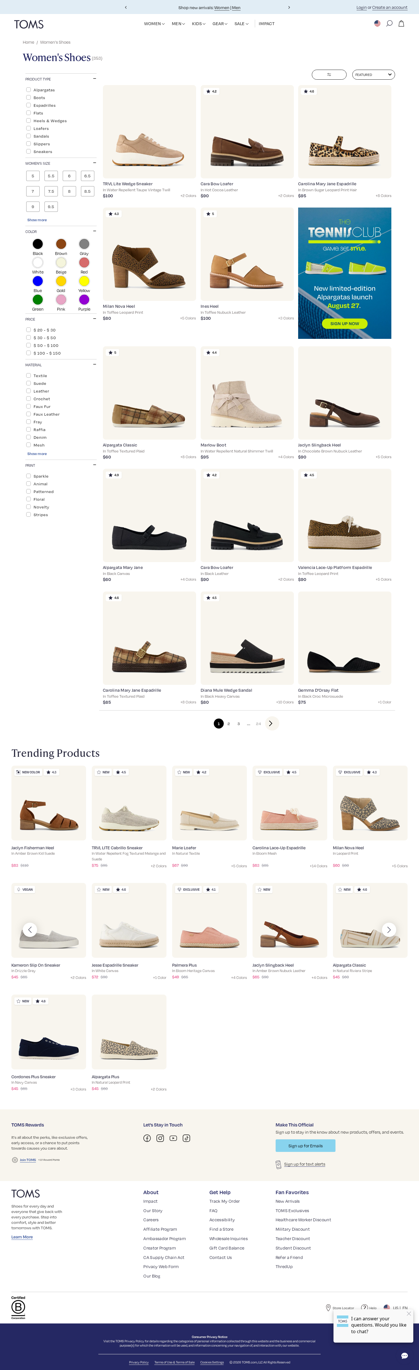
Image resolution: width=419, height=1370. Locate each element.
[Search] (389, 23)
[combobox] (374, 74)
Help (373, 1307)
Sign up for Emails (305, 1145)
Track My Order (225, 1201)
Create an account (390, 7)
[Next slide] (289, 7)
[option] (61, 89)
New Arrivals (288, 1201)
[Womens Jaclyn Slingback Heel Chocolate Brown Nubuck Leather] (344, 393)
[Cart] (401, 23)
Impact (150, 1201)
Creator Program (159, 1248)
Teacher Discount (293, 1238)
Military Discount (293, 1229)
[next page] (267, 723)
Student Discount (293, 1248)
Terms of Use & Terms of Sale (174, 1362)
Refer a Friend (289, 1257)
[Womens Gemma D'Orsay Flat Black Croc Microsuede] (344, 638)
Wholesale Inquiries (229, 1238)
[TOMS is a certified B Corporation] (18, 1307)
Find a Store (221, 1229)
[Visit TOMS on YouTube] (173, 1138)
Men (236, 7)
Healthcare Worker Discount (303, 1219)
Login (362, 7)
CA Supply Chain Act (163, 1257)
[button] (163, 24)
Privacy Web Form (161, 1266)
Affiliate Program (160, 1229)
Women (221, 7)
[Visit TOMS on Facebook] (147, 1138)
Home (28, 42)
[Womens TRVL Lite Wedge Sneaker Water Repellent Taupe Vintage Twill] (149, 131)
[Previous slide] (126, 7)
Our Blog (151, 1276)
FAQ (213, 1210)
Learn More (22, 1236)
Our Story (152, 1210)
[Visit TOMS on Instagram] (160, 1138)
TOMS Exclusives (292, 1210)
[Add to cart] (184, 169)
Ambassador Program (164, 1238)
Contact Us (221, 1257)
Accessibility (222, 1219)
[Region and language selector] (378, 23)
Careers (150, 1219)
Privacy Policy (134, 1341)
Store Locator (343, 1307)
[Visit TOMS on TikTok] (186, 1138)
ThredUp (284, 1266)
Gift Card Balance (227, 1248)
